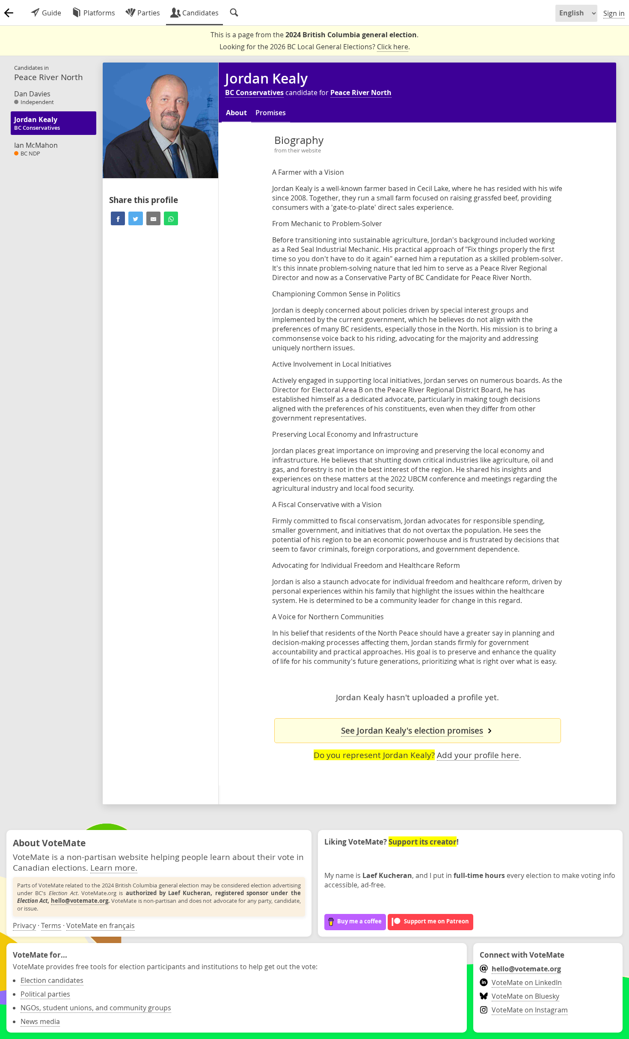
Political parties (45, 994)
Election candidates (52, 980)
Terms (51, 925)
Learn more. (113, 867)
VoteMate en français (100, 925)
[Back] (8, 12)
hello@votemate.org (79, 901)
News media (40, 1021)
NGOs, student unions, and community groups (96, 1007)
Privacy (24, 925)
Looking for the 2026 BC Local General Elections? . (315, 46)
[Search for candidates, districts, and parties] (234, 13)
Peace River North (361, 92)
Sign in (614, 13)
